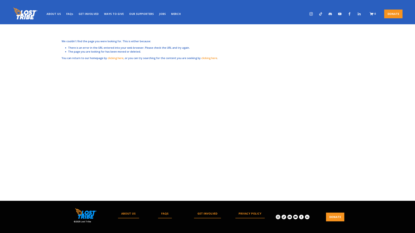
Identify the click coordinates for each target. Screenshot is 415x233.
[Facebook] (349, 14)
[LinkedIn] (359, 14)
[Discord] (330, 14)
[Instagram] (311, 14)
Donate (393, 14)
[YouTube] (340, 14)
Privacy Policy (250, 213)
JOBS (162, 14)
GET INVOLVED (89, 14)
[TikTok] (321, 14)
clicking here (116, 58)
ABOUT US (54, 14)
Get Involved (207, 213)
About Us (128, 213)
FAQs (69, 14)
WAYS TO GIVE (114, 14)
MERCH (176, 14)
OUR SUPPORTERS (141, 14)
